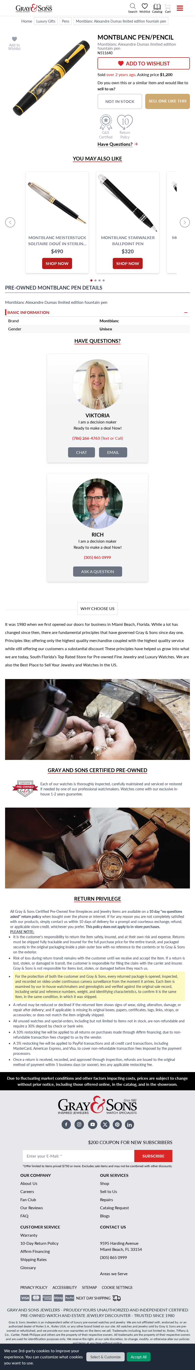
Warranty (28, 1235)
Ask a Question (97, 571)
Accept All (139, 1356)
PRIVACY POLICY (33, 1287)
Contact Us (113, 1227)
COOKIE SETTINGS (117, 1287)
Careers (27, 1191)
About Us (28, 1183)
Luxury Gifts (45, 21)
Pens (65, 21)
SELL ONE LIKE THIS (168, 101)
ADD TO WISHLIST (148, 63)
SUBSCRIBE (153, 1156)
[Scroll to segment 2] (95, 280)
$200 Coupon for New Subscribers (130, 1142)
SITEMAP (89, 1287)
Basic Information (28, 312)
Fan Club (28, 1199)
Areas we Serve (113, 1273)
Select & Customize (105, 1356)
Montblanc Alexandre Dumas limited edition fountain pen (121, 21)
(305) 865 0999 (113, 1257)
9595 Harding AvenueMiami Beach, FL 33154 (121, 1246)
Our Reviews (31, 1208)
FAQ (24, 1216)
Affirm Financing (35, 1251)
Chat (81, 452)
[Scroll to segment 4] (104, 280)
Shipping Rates (33, 1259)
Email (113, 452)
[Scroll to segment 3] (100, 280)
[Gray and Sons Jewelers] (34, 8)
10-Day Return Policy (39, 1243)
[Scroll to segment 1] (91, 280)
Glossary (28, 1267)
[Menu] (176, 8)
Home (26, 21)
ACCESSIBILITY (65, 1287)
